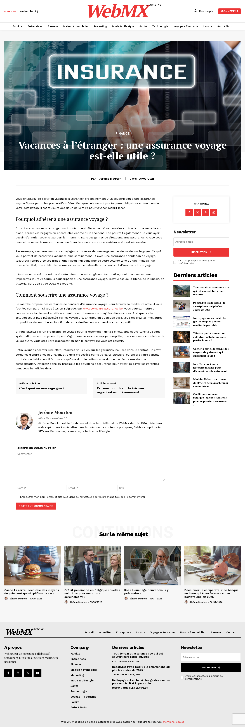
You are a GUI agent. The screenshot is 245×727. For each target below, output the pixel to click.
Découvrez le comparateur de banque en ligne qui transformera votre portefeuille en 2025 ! (211, 593)
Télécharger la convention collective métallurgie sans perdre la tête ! (209, 337)
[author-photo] (6, 599)
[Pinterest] (205, 212)
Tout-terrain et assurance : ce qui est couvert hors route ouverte (211, 291)
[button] (29, 11)
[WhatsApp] (213, 212)
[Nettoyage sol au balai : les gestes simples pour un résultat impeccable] (181, 321)
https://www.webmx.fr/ (52, 418)
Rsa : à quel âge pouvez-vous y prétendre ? (146, 591)
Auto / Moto (119, 661)
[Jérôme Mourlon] (24, 421)
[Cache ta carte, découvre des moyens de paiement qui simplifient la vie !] (181, 352)
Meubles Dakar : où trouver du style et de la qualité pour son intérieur (210, 382)
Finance (123, 133)
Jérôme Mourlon (110, 178)
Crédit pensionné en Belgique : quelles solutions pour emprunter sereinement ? (210, 399)
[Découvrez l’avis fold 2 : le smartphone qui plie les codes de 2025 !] (181, 306)
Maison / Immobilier (123, 688)
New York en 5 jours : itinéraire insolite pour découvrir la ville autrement (210, 367)
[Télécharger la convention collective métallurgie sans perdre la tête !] (181, 337)
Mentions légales (173, 721)
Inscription (199, 252)
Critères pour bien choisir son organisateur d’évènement (120, 390)
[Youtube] (37, 673)
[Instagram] (18, 673)
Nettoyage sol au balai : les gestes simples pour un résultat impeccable (209, 321)
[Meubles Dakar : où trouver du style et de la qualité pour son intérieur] (181, 383)
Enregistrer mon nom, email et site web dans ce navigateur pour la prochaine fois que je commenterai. (82, 496)
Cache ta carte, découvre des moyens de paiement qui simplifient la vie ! (211, 352)
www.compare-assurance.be (103, 308)
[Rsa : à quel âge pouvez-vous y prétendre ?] (152, 565)
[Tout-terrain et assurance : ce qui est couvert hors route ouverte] (181, 291)
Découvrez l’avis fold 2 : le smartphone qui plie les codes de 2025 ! (209, 306)
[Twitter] (197, 212)
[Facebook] (189, 212)
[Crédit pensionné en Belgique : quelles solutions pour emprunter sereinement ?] (181, 398)
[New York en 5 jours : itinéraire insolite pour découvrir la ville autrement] (181, 367)
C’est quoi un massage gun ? (41, 388)
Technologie (119, 674)
